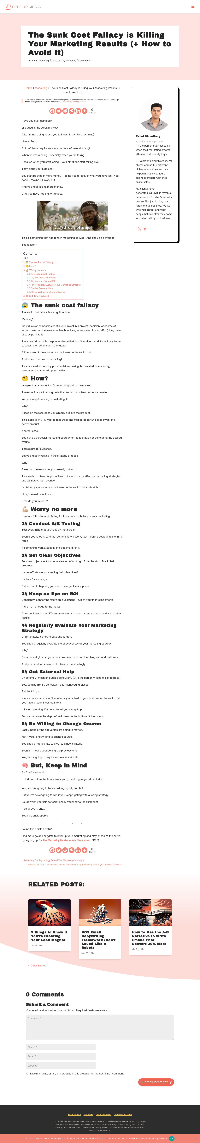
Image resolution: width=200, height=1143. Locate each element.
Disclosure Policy (103, 1114)
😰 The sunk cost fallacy (39, 262)
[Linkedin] (78, 111)
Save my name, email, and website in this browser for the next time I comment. (77, 1073)
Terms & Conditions (123, 1114)
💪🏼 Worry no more (36, 270)
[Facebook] (52, 111)
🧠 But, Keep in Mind (37, 296)
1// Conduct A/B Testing (43, 274)
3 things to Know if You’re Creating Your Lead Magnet (49, 936)
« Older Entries (37, 965)
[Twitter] (59, 111)
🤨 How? (31, 266)
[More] (84, 111)
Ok (171, 1138)
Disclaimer (88, 1114)
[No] (196, 1138)
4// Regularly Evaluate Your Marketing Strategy (56, 285)
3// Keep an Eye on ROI (43, 281)
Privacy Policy (74, 1114)
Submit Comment (154, 1082)
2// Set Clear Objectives (43, 277)
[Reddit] (65, 111)
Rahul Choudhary (40, 60)
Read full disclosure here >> (74, 102)
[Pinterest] (72, 111)
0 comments (84, 60)
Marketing (70, 60)
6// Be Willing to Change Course (48, 292)
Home (28, 88)
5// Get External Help (42, 288)
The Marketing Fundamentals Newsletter (66, 840)
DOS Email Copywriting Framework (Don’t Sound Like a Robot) (99, 940)
